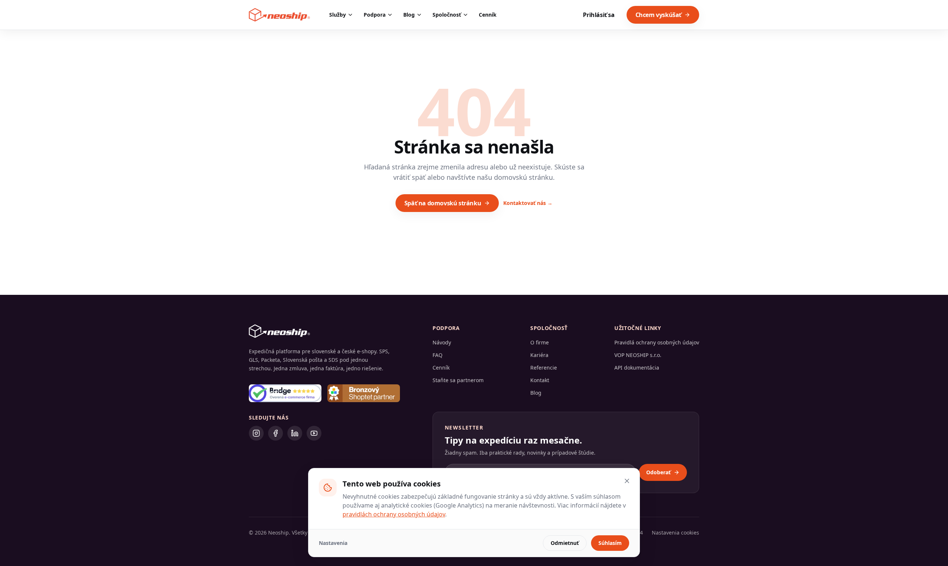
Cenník (488, 14)
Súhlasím (610, 542)
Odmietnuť (565, 542)
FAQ (438, 354)
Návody (442, 342)
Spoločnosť (447, 14)
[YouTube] (314, 433)
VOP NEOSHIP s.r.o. (637, 354)
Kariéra (539, 354)
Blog (409, 14)
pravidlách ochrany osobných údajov (394, 514)
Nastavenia (333, 542)
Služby (337, 14)
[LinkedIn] (294, 433)
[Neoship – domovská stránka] (279, 14)
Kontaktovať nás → (528, 202)
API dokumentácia (636, 367)
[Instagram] (256, 433)
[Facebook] (275, 433)
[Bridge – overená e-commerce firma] (285, 393)
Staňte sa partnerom (458, 380)
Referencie (543, 367)
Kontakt (539, 380)
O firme (539, 342)
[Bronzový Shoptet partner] (363, 393)
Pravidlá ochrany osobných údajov (656, 342)
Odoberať (658, 472)
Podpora (374, 14)
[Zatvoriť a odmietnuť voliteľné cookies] (627, 481)
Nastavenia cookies (675, 532)
